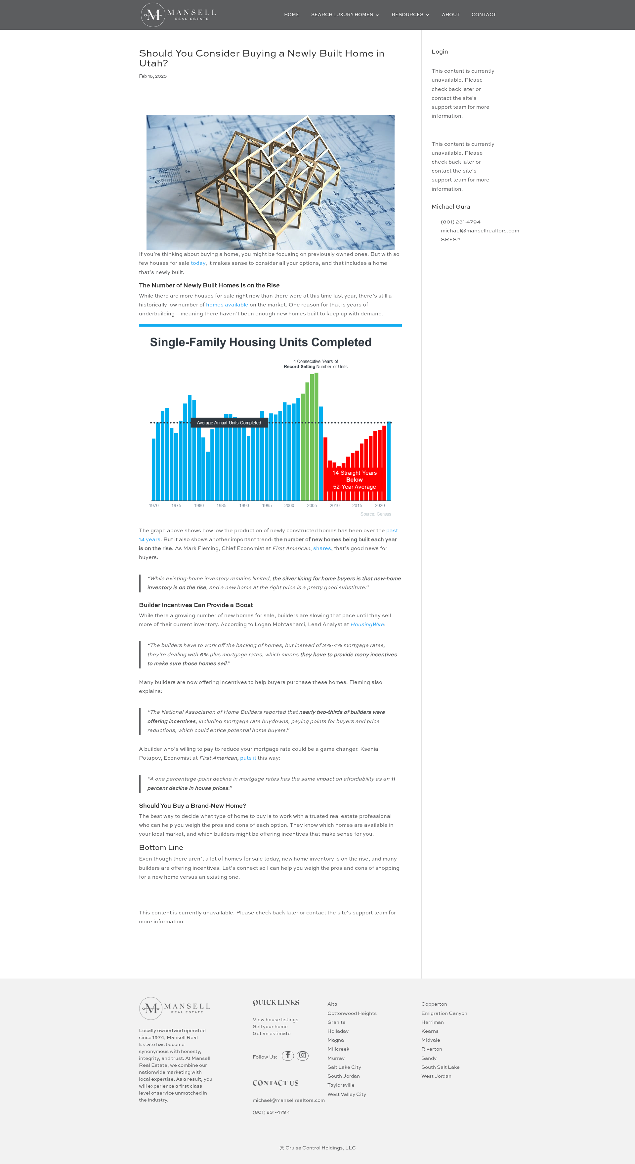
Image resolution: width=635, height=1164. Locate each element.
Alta (332, 1004)
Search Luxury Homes (342, 15)
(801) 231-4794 (271, 1112)
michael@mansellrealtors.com (289, 1100)
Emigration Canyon (444, 1013)
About (451, 15)
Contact (484, 15)
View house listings (275, 1019)
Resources (407, 15)
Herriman (432, 1022)
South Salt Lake (440, 1067)
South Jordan (343, 1076)
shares (322, 548)
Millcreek (338, 1049)
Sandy (429, 1058)
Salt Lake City (344, 1067)
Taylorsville (341, 1085)
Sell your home (270, 1026)
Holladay (338, 1031)
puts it (248, 758)
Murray (336, 1058)
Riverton (431, 1049)
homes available (227, 305)
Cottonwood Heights (352, 1013)
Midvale (430, 1040)
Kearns (430, 1031)
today (198, 263)
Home (291, 15)
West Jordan (436, 1076)
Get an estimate (272, 1033)
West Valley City (346, 1094)
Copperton (434, 1004)
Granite (336, 1022)
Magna (335, 1040)
